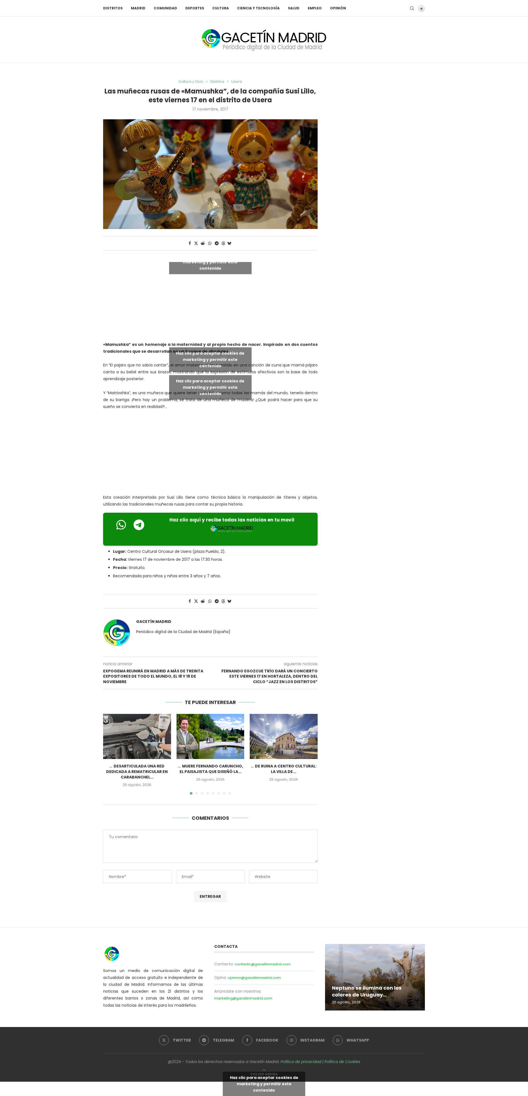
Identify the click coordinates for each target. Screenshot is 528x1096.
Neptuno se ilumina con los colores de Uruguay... (367, 991)
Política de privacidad (300, 1061)
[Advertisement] (210, 453)
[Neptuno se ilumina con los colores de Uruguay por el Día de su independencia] (375, 977)
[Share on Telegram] (216, 243)
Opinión (338, 8)
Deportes (194, 8)
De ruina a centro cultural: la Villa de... (286, 768)
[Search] (412, 8)
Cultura (220, 8)
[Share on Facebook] (189, 243)
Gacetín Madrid (153, 621)
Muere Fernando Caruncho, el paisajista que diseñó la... (211, 768)
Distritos (113, 8)
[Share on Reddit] (202, 243)
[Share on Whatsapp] (209, 243)
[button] (110, 754)
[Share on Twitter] (196, 243)
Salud (293, 8)
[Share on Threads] (223, 243)
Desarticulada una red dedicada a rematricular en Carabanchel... (137, 771)
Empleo (315, 8)
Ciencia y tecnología (258, 8)
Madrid (138, 8)
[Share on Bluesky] (229, 243)
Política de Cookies (342, 1061)
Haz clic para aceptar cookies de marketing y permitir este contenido (210, 262)
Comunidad (165, 8)
